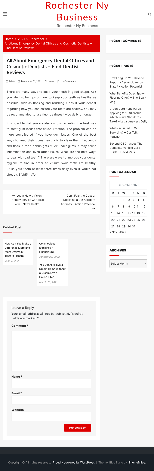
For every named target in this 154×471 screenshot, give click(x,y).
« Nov (113, 232)
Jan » (122, 232)
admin (12, 81)
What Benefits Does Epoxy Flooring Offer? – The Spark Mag (127, 98)
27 (113, 226)
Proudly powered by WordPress (74, 462)
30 (129, 226)
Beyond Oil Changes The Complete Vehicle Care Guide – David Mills (126, 148)
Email (16, 393)
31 (133, 226)
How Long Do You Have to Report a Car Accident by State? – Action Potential (126, 82)
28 (118, 226)
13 (112, 213)
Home (51, 81)
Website (17, 410)
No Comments (68, 81)
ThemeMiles (137, 462)
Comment (19, 326)
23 (129, 220)
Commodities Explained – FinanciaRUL (47, 247)
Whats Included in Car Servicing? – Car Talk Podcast (124, 132)
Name (16, 376)
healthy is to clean (58, 140)
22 (123, 220)
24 (133, 220)
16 (129, 213)
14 (118, 213)
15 (123, 213)
